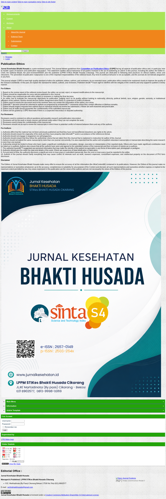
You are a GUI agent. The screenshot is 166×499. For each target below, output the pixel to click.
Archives (10, 23)
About (9, 28)
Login (7, 59)
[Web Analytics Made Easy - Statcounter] (5, 464)
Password (6, 424)
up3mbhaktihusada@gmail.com (20, 487)
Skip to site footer (49, 2)
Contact (14, 46)
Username (6, 421)
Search (25, 51)
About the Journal (18, 32)
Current (10, 19)
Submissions (16, 41)
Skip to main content (9, 2)
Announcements (13, 14)
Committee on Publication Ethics (95, 69)
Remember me (11, 427)
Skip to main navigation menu (29, 2)
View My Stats (14, 464)
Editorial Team (17, 37)
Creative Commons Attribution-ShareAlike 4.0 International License (72, 495)
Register (8, 57)
